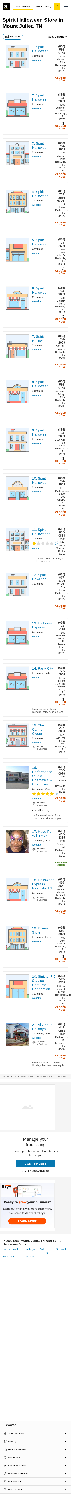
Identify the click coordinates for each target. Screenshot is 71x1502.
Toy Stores (50, 937)
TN (14, 1076)
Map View (15, 36)
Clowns (48, 840)
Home (6, 1076)
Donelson (28, 1256)
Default (59, 36)
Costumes (37, 55)
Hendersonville (11, 1249)
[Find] (57, 6)
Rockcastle (9, 1256)
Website (36, 60)
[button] (66, 6)
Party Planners (44, 1076)
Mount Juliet (26, 1076)
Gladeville (61, 1249)
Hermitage (29, 1249)
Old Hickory (44, 1251)
